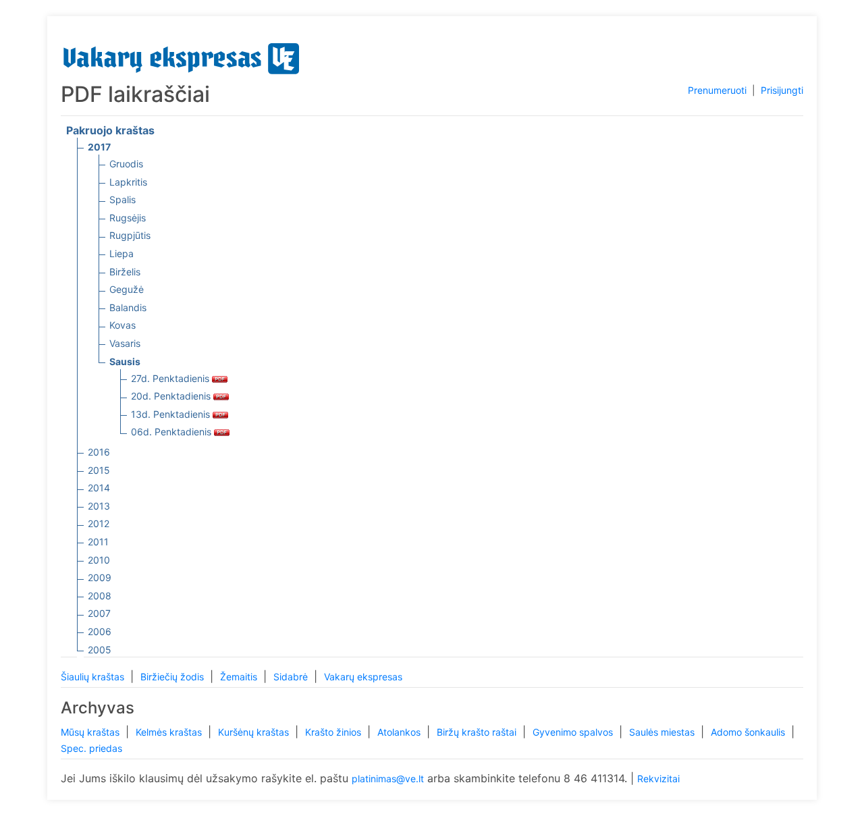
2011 (98, 541)
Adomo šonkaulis (749, 732)
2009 (99, 577)
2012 (98, 523)
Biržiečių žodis (173, 676)
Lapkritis (128, 182)
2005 (99, 649)
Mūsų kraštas (91, 732)
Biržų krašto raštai (478, 732)
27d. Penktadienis (171, 378)
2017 (99, 147)
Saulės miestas (663, 732)
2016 (99, 452)
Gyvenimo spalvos (574, 732)
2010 (99, 560)
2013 (99, 506)
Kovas (122, 325)
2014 (99, 487)
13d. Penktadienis (172, 414)
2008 (99, 595)
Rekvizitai (658, 778)
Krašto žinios (334, 732)
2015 (99, 470)
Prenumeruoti (717, 90)
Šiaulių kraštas (94, 676)
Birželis (124, 271)
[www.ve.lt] (181, 55)
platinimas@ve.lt (388, 778)
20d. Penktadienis (172, 396)
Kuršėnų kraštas (255, 732)
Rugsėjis (127, 217)
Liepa (121, 253)
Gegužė (126, 289)
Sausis (124, 361)
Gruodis (126, 163)
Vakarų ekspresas (363, 676)
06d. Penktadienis (172, 431)
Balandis (127, 307)
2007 (99, 613)
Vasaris (124, 343)
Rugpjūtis (130, 235)
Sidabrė (291, 676)
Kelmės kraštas (170, 732)
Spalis (122, 199)
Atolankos (400, 732)
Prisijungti (782, 90)
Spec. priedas (91, 748)
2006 (99, 631)
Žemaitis (240, 676)
